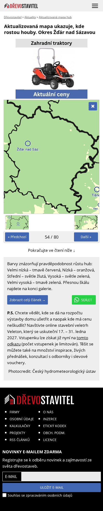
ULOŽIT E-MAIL (51, 487)
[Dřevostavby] (21, 5)
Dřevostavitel (13, 17)
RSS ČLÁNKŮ (20, 439)
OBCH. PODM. (54, 433)
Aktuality (30, 17)
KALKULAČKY (20, 426)
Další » (86, 237)
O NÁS (48, 412)
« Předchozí (17, 237)
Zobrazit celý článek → (28, 300)
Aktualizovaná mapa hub (55, 17)
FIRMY (14, 412)
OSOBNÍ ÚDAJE (22, 419)
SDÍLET (86, 300)
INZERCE (50, 419)
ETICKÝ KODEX (54, 426)
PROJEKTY (17, 433)
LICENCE (50, 439)
